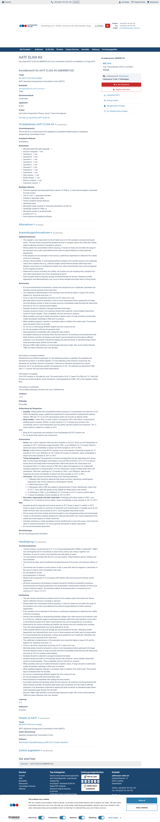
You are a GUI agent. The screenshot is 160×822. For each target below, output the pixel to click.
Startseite (24, 764)
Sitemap (22, 789)
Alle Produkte (25, 49)
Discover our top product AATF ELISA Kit (34, 118)
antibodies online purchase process (63, 794)
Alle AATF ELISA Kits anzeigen (30, 78)
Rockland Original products (60, 789)
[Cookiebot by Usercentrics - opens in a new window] (14, 817)
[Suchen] (107, 26)
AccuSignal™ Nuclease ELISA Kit (62, 783)
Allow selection (142, 808)
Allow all (142, 800)
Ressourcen (23, 783)
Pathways (95, 49)
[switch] (62, 817)
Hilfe (20, 778)
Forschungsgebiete (109, 49)
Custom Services (72, 49)
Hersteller (85, 49)
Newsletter (23, 781)
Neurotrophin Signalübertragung (31, 742)
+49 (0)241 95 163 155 (124, 790)
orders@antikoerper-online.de (130, 28)
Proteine (59, 49)
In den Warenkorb (122, 84)
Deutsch (8, 2)
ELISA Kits (50, 49)
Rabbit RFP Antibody (58, 786)
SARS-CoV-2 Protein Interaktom (56, 742)
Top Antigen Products (27, 786)
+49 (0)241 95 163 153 (63, 2)
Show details (113, 818)
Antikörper (39, 49)
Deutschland (123, 76)
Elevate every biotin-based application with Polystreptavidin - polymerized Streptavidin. (64, 778)
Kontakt (76, 2)
